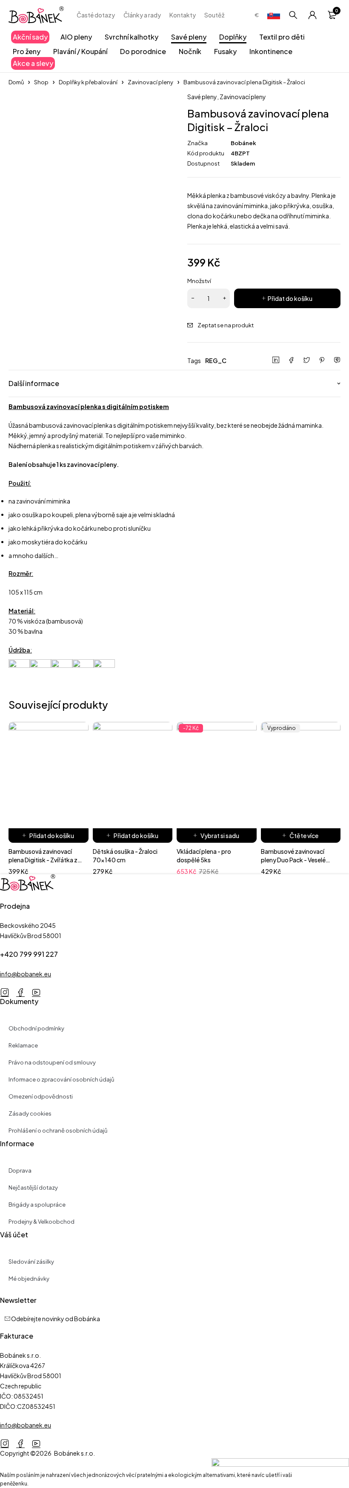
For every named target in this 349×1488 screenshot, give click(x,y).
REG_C (215, 360)
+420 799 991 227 (29, 954)
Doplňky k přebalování (88, 82)
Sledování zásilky (31, 1261)
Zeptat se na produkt (225, 325)
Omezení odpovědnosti (41, 1096)
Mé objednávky (29, 1278)
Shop (41, 82)
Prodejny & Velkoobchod (41, 1221)
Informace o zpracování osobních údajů (61, 1079)
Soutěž (214, 15)
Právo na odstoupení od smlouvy (52, 1062)
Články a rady (142, 15)
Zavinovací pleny (150, 82)
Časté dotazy (96, 15)
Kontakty (182, 15)
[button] (49, 835)
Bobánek (243, 143)
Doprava (20, 1170)
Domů (16, 82)
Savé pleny (202, 96)
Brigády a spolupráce (37, 1204)
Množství (199, 281)
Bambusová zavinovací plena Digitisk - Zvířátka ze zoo (45, 859)
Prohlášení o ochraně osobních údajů (58, 1130)
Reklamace (23, 1045)
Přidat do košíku (290, 298)
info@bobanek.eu (25, 974)
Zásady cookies (30, 1113)
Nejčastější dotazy (33, 1187)
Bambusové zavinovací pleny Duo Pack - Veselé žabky (293, 859)
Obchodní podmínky (36, 1028)
